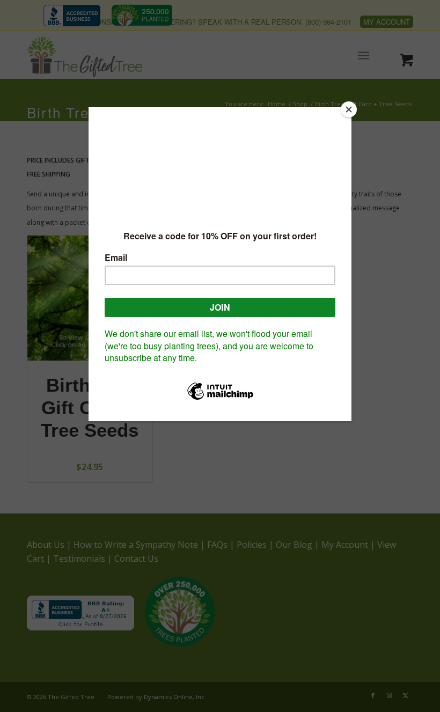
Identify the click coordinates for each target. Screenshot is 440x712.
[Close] (349, 109)
